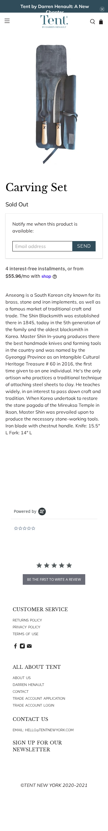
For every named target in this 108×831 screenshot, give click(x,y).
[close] (102, 9)
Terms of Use (25, 634)
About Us (22, 678)
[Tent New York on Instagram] (22, 648)
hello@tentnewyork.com (49, 730)
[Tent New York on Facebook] (15, 648)
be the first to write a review (54, 579)
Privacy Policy (26, 627)
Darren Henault (28, 685)
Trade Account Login (33, 705)
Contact (21, 692)
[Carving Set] (53, 104)
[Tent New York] (54, 21)
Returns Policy (27, 620)
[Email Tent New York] (29, 648)
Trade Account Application (39, 699)
